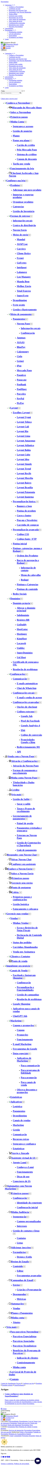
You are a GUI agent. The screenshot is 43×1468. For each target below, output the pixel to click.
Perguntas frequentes (28, 1436)
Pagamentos (19, 319)
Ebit (23, 730)
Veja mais (16, 794)
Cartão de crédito (26, 145)
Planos (16, 135)
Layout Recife (24, 473)
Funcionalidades (13, 1421)
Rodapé (25, 579)
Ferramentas (9, 30)
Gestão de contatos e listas (26, 1230)
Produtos (15, 185)
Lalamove (22, 272)
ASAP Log (22, 244)
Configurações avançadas (17, 23)
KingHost (22, 638)
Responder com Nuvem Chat (22, 854)
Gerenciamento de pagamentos (22, 817)
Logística (17, 1106)
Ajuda (11, 1436)
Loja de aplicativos (15, 34)
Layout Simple (24, 464)
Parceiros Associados (23, 1341)
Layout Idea (23, 459)
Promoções (22, 1034)
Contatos (21, 1238)
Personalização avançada (26, 529)
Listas (20, 1242)
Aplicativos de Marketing (24, 1059)
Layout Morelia (25, 478)
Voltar (4, 1409)
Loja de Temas (33, 1421)
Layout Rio (22, 431)
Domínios (15, 598)
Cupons (20, 1030)
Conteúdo (18, 1266)
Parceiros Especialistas (24, 1336)
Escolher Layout (21, 412)
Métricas (21, 1299)
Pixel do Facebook (30, 721)
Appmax (21, 337)
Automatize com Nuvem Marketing (20, 12)
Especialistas (13, 35)
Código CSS (23, 534)
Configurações (17, 674)
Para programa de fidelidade (30, 1071)
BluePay (21, 347)
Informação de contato (28, 569)
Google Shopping (21, 1004)
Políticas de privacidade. (21, 1464)
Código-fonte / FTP (27, 539)
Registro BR (23, 620)
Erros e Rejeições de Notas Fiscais (27, 929)
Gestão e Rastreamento (25, 309)
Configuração (28, 333)
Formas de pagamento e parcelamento (25, 771)
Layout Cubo (23, 454)
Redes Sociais (20, 594)
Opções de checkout (27, 707)
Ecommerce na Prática (16, 37)
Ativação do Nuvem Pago (26, 765)
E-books (34, 1427)
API (19, 751)
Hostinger (22, 634)
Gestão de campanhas (28, 994)
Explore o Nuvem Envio (20, 869)
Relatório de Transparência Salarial (20, 1434)
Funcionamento (25, 1039)
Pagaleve (21, 375)
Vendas (14, 918)
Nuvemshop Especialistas (32, 1430)
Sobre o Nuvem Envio (22, 873)
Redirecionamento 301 (28, 747)
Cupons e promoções (23, 1025)
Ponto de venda (19, 961)
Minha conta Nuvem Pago (24, 777)
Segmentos (13, 1423)
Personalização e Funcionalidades (25, 988)
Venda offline (13, 14)
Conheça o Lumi (25, 1167)
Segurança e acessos (23, 126)
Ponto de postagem (21, 887)
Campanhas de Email (22, 1280)
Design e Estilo (24, 1257)
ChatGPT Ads (20, 1016)
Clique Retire (24, 253)
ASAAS (20, 342)
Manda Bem (23, 281)
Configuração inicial (27, 1207)
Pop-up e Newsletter (27, 520)
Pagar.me (21, 379)
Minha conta (17, 1317)
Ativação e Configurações (24, 761)
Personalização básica (24, 501)
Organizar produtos (23, 202)
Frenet (20, 258)
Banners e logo (24, 506)
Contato (14, 1379)
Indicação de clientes (27, 1358)
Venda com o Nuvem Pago (21, 756)
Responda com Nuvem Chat (18, 10)
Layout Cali (23, 426)
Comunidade (18, 1436)
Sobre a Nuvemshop (20, 112)
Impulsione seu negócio (18, 965)
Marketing (15, 1020)
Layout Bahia (24, 450)
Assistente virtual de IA (23, 1158)
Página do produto (26, 510)
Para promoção (29, 1077)
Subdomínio (23, 615)
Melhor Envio (24, 286)
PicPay (20, 403)
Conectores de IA (21, 1181)
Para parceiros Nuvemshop (24, 1331)
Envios (16, 1285)
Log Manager (24, 276)
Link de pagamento (27, 850)
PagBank (21, 384)
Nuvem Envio (20, 230)
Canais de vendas (21, 1120)
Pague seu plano (21, 140)
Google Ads (26, 716)
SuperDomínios (25, 652)
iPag (19, 365)
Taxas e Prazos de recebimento (26, 810)
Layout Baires (24, 482)
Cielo (19, 356)
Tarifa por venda (21, 163)
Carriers (21, 248)
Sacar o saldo (23, 804)
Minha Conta (17, 121)
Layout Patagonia (26, 492)
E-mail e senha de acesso (29, 697)
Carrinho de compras (28, 525)
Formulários (19, 1252)
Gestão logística (21, 904)
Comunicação (20, 678)
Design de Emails (20, 1261)
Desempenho (19, 1294)
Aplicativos (16, 1101)
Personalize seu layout (16, 17)
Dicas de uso (23, 1176)
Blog (17, 1427)
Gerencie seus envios (22, 883)
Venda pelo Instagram (14, 1425)
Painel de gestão (25, 823)
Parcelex (21, 394)
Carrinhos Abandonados (25, 947)
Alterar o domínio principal (26, 609)
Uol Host (21, 657)
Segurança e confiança (24, 1144)
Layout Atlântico (25, 445)
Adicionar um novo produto (27, 190)
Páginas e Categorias (27, 584)
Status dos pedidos (22, 942)
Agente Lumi (19, 1162)
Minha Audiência (20, 1212)
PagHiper (22, 389)
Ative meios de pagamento (17, 19)
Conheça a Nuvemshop (16, 7)
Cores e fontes (24, 515)
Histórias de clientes (25, 1427)
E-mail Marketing (22, 1044)
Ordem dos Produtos (27, 555)
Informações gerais (22, 220)
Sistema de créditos (27, 154)
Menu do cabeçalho (31, 575)
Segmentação (19, 1216)
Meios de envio (20, 234)
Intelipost (21, 267)
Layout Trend (24, 468)
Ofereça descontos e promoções (27, 1091)
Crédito (15, 789)
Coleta (15, 892)
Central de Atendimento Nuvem (11, 1383)
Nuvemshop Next (27, 1425)
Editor (20, 1271)
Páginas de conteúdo (27, 589)
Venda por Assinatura (24, 951)
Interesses (22, 1226)
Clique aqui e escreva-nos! (9, 98)
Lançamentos (9, 28)
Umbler (21, 648)
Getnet (20, 361)
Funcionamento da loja (22, 168)
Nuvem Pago (23, 323)
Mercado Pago (24, 370)
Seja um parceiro (6, 1432)
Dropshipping (20, 300)
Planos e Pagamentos (22, 1313)
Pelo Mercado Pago (27, 149)
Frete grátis (19, 305)
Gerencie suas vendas (15, 16)
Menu (4, 50)
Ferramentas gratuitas (15, 32)
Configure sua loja (14, 8)
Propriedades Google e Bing (28, 741)
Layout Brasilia (25, 487)
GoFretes (21, 262)
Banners (3, 1428)
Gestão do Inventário (23, 211)
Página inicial (20, 543)
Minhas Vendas (20, 923)
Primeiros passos (19, 117)
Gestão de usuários (22, 131)
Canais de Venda (18, 970)
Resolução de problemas (25, 669)
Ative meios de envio (15, 21)
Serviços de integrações (16, 1430)
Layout (14, 408)
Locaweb (21, 643)
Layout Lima (23, 436)
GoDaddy (22, 624)
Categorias (8, 5)
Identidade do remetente (29, 1202)
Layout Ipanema (25, 497)
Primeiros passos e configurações (22, 898)
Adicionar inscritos (21, 1247)
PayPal (20, 398)
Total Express (24, 291)
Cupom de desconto (27, 159)
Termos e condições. (7, 1464)
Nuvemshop (4, 1)
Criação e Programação (29, 1289)
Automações (17, 1303)
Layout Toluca (24, 422)
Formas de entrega (20, 216)
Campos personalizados (29, 1221)
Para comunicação (30, 1065)
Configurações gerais (23, 692)
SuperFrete (22, 295)
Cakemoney (23, 351)
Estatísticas (16, 1097)
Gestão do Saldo (21, 799)
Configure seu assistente (23, 864)
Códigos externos (25, 711)
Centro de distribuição (24, 225)
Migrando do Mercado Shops (27, 107)
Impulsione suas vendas (16, 25)
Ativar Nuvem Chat (21, 859)
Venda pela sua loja (24, 1423)
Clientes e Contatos (20, 956)
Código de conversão (31, 735)
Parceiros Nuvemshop (16, 26)
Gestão (16, 1129)
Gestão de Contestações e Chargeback (29, 844)
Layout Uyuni (24, 417)
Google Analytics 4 (30, 725)
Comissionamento (26, 1362)
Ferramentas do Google (25, 1049)
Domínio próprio (21, 603)
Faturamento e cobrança (25, 909)
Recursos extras (21, 1139)
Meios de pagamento (21, 314)
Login (7, 39)
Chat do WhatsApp (26, 688)
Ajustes (16, 1322)
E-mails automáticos (27, 683)
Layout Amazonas (26, 440)
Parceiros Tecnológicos (24, 1345)
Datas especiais (20, 1053)
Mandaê (21, 239)
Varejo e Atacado (20, 1153)
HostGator (22, 629)
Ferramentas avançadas (29, 1275)
